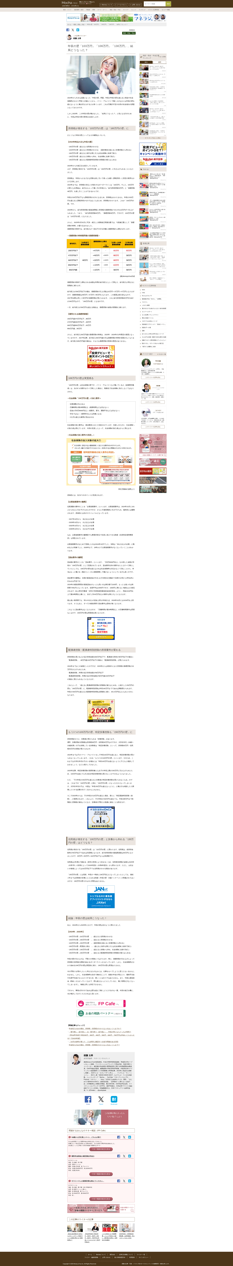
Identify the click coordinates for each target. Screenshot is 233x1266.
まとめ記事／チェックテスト (150, 315)
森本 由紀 (164, 97)
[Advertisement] (153, 40)
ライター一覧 (162, 354)
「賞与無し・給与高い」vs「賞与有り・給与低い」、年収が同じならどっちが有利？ (100, 1032)
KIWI (165, 91)
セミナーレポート (147, 311)
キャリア (125, 9)
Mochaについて (107, 5)
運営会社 (112, 1254)
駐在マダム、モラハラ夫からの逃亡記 (153, 343)
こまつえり (158, 411)
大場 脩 (158, 387)
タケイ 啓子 (163, 280)
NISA (143, 289)
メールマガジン (122, 5)
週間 (159, 62)
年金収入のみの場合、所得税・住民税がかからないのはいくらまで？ (94, 1045)
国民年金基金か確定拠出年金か (83, 1156)
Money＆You (163, 179)
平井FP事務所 (157, 364)
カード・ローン (102, 9)
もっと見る (163, 56)
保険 (93, 9)
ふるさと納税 (146, 305)
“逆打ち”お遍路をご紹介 (149, 346)
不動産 (88, 9)
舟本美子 (164, 119)
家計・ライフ (67, 9)
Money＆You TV (147, 295)
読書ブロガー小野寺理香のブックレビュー (154, 340)
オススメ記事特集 (153, 9)
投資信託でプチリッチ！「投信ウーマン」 (154, 324)
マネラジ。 (145, 302)
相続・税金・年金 (115, 9)
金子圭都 (164, 268)
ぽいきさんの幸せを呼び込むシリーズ (153, 334)
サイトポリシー (143, 1257)
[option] (83, 17)
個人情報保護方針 (119, 1257)
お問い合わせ (136, 5)
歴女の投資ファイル (147, 318)
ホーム (69, 24)
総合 (146, 62)
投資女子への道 (146, 327)
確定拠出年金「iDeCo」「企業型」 (152, 299)
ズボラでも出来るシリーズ (149, 321)
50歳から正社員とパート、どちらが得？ (86, 1137)
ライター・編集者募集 (91, 1257)
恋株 (143, 330)
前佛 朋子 (164, 70)
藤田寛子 (164, 274)
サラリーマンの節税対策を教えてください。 (88, 1181)
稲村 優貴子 (163, 83)
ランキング (142, 9)
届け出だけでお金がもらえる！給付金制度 (154, 308)
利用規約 (132, 1257)
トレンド (133, 9)
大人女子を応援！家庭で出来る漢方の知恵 (154, 337)
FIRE (143, 292)
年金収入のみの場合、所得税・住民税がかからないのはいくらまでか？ (95, 1029)
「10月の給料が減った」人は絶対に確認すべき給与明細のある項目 (93, 1042)
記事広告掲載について (126, 1254)
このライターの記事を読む (153, 377)
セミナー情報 (166, 9)
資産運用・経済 (78, 9)
